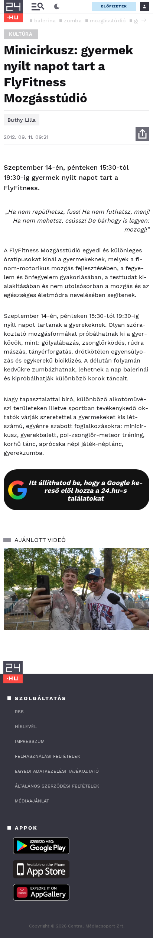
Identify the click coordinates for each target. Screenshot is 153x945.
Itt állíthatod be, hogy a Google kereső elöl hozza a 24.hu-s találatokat (86, 490)
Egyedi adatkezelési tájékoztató (57, 771)
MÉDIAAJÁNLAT (32, 801)
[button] (143, 20)
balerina (45, 20)
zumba (73, 20)
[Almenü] (38, 6)
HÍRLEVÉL (26, 726)
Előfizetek (114, 6)
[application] (76, 589)
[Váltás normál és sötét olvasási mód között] (56, 6)
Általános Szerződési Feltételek (57, 786)
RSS (19, 711)
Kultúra (21, 34)
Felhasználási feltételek (47, 756)
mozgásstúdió (108, 20)
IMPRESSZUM (30, 741)
